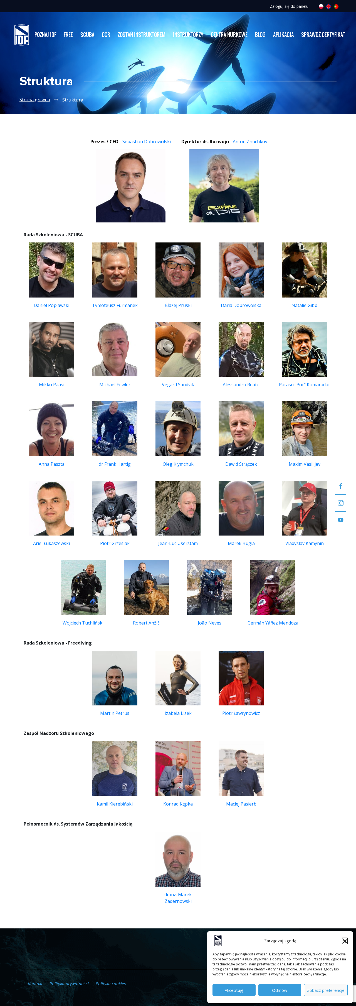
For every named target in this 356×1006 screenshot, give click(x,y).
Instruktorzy (188, 34)
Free (68, 34)
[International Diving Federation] (22, 35)
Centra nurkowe (229, 34)
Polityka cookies (111, 983)
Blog (260, 34)
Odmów (279, 990)
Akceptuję (234, 990)
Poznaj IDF (45, 34)
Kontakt (35, 983)
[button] (345, 940)
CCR (106, 34)
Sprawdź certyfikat (323, 34)
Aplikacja (283, 34)
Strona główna (34, 99)
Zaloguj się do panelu (289, 6)
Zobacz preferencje (326, 990)
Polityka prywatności (69, 983)
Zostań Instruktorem (141, 34)
